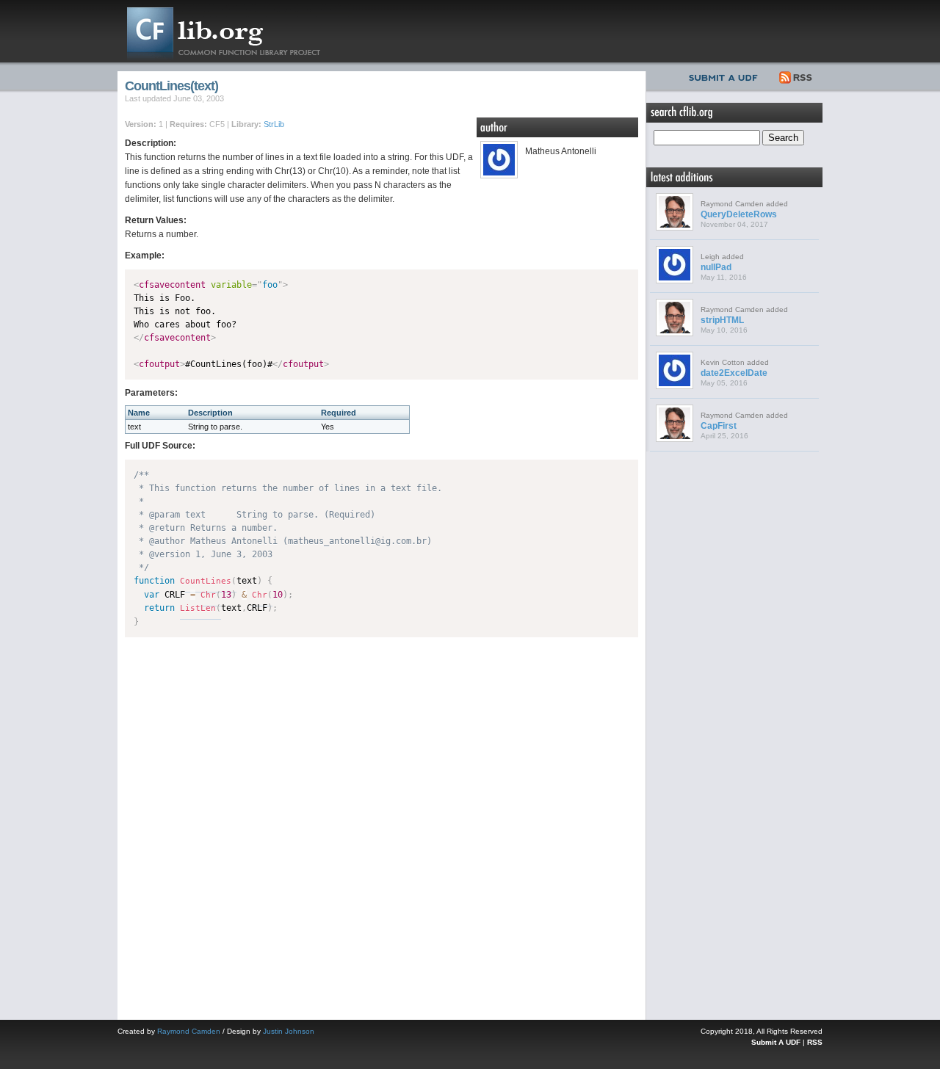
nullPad (716, 267)
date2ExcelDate (734, 373)
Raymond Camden (188, 1031)
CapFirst (719, 426)
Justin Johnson (288, 1031)
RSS (796, 75)
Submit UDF (726, 75)
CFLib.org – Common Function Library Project (235, 31)
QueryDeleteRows (739, 214)
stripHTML (722, 320)
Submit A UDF (775, 1042)
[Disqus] (381, 825)
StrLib (274, 124)
